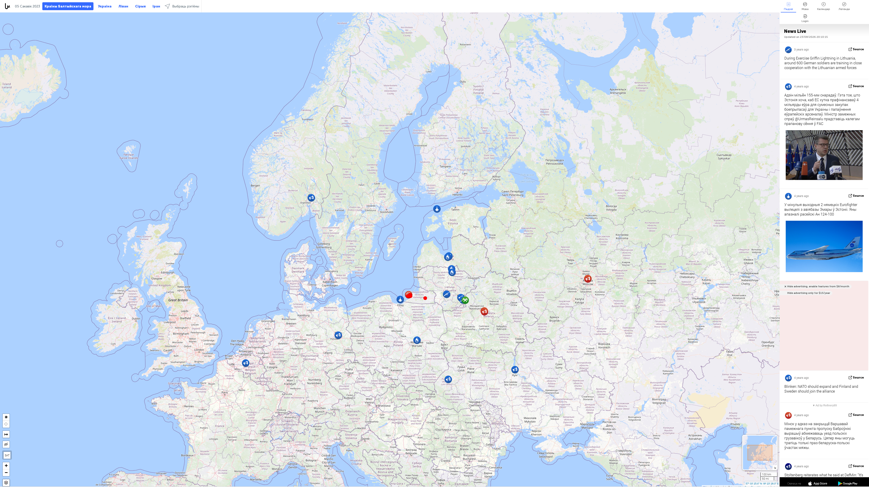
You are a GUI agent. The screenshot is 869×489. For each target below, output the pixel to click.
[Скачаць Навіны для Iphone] (818, 484)
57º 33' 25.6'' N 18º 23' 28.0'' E (762, 483)
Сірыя (140, 6)
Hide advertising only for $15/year (808, 293)
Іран (156, 6)
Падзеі (788, 9)
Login (805, 21)
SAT (7, 455)
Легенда (844, 9)
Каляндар (823, 9)
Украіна (105, 6)
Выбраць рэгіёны (185, 6)
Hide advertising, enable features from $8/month (818, 286)
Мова (805, 9)
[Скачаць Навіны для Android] (847, 484)
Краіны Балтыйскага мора (68, 6)
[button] (410, 296)
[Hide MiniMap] (775, 467)
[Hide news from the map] (6, 444)
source (858, 49)
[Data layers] (6, 482)
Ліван (123, 6)
